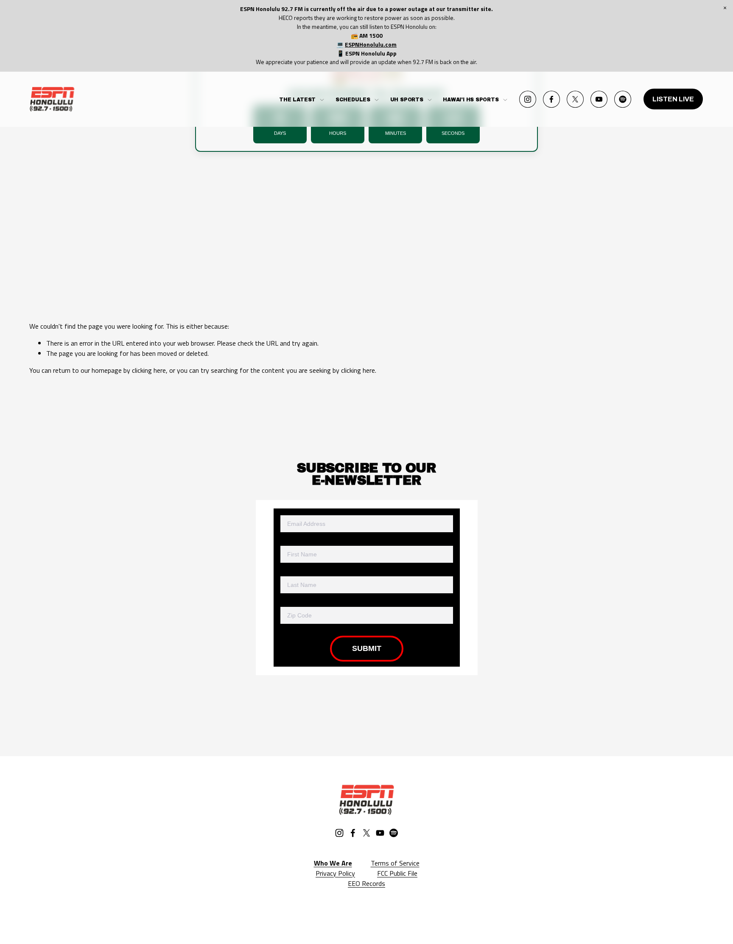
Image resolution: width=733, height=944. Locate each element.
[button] (724, 8)
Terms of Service (395, 863)
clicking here (149, 370)
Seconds (453, 133)
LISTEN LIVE (673, 99)
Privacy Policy (335, 873)
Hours (337, 133)
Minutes (395, 133)
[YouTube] (598, 99)
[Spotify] (622, 99)
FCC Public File (397, 873)
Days (280, 133)
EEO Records (366, 883)
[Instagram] (527, 99)
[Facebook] (551, 99)
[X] (575, 99)
